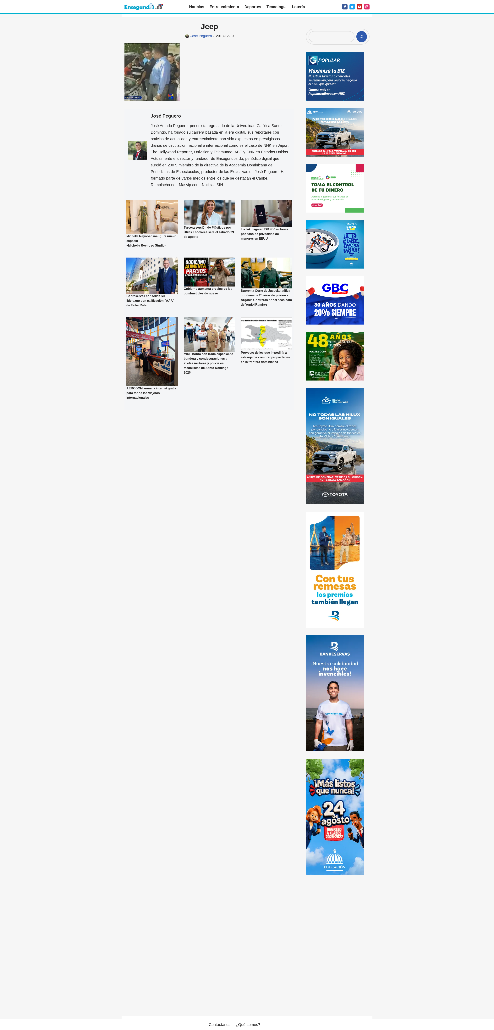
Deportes (252, 7)
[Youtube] (359, 6)
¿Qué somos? (248, 1024)
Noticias (196, 7)
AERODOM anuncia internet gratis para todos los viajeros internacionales (151, 393)
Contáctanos (219, 1024)
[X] (352, 6)
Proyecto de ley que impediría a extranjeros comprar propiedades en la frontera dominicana (265, 357)
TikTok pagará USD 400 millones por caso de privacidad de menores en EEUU (264, 234)
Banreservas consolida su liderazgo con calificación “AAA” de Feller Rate (150, 300)
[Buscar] (361, 36)
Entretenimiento (224, 7)
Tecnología (276, 7)
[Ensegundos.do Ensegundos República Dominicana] (143, 6)
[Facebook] (345, 6)
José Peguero (201, 36)
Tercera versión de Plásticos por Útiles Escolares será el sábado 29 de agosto (209, 232)
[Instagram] (367, 6)
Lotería (298, 7)
